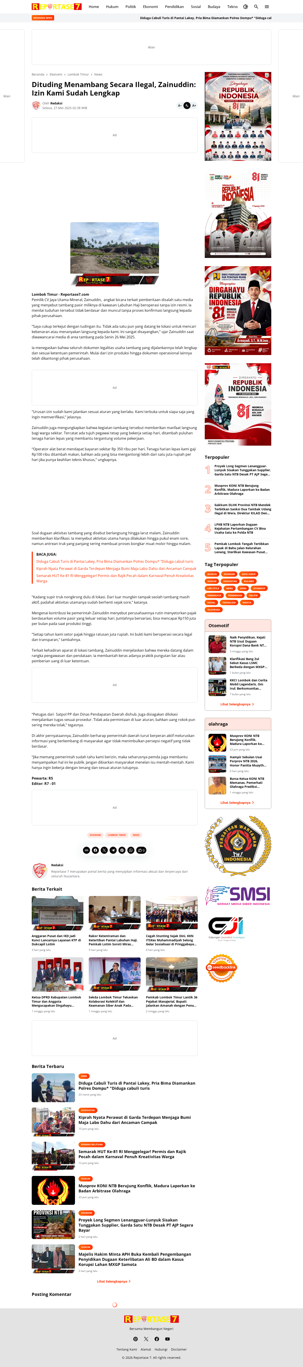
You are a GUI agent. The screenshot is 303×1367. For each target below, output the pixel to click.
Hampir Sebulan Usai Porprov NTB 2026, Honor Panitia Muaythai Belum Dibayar (248, 761)
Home (94, 6)
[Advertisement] (115, 187)
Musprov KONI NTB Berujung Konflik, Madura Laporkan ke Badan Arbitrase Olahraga (137, 1188)
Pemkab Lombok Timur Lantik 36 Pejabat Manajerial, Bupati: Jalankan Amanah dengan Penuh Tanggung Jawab (171, 1001)
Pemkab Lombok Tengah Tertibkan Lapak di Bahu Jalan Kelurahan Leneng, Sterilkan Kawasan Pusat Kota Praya (241, 548)
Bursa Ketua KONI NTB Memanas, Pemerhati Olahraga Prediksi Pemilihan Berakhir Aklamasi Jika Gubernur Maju (248, 783)
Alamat (146, 1349)
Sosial (196, 6)
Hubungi (161, 1349)
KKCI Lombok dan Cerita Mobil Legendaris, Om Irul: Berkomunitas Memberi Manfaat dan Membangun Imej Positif (249, 684)
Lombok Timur (117, 834)
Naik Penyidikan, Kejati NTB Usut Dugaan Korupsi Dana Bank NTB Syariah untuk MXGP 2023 (248, 641)
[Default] (187, 105)
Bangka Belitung (92, 1144)
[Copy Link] (86, 850)
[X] (104, 850)
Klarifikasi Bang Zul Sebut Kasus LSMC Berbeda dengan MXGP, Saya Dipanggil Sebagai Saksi (248, 663)
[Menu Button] (266, 6)
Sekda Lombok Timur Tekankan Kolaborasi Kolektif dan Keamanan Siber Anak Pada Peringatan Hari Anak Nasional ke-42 (113, 1001)
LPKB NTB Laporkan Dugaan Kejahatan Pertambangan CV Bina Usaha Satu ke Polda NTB (240, 529)
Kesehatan (88, 1110)
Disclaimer (179, 1349)
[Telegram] (113, 850)
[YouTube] (167, 1339)
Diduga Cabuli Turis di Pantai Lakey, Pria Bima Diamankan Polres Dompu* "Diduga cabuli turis (181, 18)
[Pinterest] (122, 850)
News (136, 834)
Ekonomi (150, 6)
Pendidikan (174, 6)
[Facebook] (95, 850)
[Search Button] (256, 6)
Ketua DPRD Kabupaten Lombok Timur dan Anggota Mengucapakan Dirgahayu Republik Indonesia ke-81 (56, 1001)
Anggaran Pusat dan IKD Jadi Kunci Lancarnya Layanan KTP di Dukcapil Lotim (56, 940)
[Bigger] (194, 105)
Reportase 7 (142, 1357)
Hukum (112, 6)
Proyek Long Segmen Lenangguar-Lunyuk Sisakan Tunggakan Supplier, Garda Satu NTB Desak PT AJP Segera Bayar (136, 1225)
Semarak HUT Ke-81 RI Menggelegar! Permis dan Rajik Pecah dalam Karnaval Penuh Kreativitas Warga (132, 1154)
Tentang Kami (126, 1349)
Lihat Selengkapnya (112, 1281)
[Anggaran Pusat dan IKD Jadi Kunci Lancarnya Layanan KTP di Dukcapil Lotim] (57, 913)
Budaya (214, 6)
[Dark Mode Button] (245, 6)
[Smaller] (179, 105)
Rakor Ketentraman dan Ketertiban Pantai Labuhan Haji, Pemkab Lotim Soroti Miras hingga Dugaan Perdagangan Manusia (113, 940)
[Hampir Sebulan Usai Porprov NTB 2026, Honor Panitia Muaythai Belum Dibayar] (217, 764)
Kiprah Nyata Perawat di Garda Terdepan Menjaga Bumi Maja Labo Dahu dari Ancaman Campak (116, 568)
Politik (131, 6)
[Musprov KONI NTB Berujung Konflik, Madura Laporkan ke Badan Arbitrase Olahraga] (53, 1190)
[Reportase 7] (57, 6)
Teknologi (235, 6)
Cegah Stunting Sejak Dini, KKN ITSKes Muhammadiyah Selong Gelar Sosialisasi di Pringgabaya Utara (170, 940)
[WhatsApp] (130, 850)
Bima (84, 1076)
